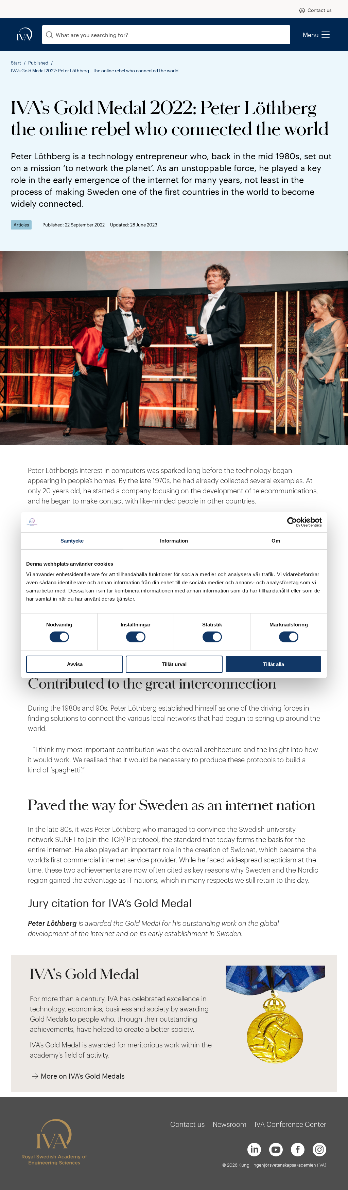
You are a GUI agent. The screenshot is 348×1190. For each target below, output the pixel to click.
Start (16, 63)
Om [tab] (276, 540)
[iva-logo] (24, 34)
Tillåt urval (174, 664)
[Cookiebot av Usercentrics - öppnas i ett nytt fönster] (292, 522)
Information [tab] (174, 540)
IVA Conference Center (290, 1124)
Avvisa (75, 664)
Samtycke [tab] (72, 540)
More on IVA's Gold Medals (83, 1076)
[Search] (49, 34)
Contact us (320, 10)
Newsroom (229, 1124)
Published (38, 63)
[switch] (135, 636)
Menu (311, 34)
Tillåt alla (273, 664)
